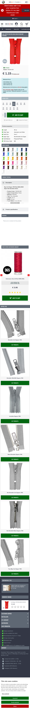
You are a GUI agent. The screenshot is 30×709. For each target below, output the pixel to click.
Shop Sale (26, 10)
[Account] (16, 23)
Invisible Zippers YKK (15, 416)
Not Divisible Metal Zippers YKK (15, 530)
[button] (8, 120)
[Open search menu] (21, 23)
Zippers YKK (16, 29)
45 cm (10, 108)
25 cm (21, 104)
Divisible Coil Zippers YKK (15, 340)
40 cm (7, 108)
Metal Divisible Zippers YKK (15, 454)
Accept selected (15, 702)
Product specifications (12, 209)
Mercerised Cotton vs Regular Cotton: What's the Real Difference (18, 587)
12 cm (3, 104)
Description (9, 182)
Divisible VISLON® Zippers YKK (15, 378)
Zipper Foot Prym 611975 (15, 278)
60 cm (17, 108)
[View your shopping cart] (27, 23)
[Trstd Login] (27, 2)
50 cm (14, 108)
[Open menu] (2, 24)
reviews (17, 645)
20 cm (14, 104)
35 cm (3, 108)
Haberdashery (8, 29)
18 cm (10, 104)
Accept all (15, 698)
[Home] (2, 29)
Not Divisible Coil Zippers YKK (15, 492)
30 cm (24, 104)
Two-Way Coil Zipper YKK (15, 569)
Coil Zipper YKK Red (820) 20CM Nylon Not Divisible (19, 602)
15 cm (7, 104)
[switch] (26, 2)
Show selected (5, 693)
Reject (15, 706)
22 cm (17, 104)
